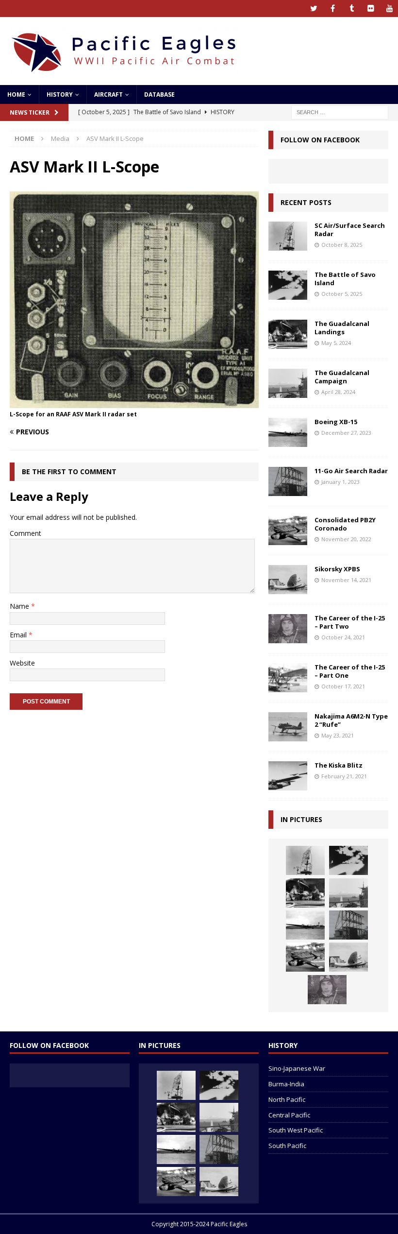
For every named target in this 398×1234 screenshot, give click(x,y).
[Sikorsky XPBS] (287, 579)
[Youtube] (389, 8)
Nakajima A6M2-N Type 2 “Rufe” (351, 720)
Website (22, 663)
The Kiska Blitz (339, 765)
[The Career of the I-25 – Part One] (287, 677)
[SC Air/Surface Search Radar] (287, 236)
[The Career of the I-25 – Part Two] (287, 628)
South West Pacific (295, 1130)
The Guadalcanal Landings (342, 327)
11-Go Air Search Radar (351, 470)
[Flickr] (370, 8)
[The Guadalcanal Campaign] (287, 383)
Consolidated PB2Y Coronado (345, 523)
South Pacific (287, 1145)
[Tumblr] (351, 8)
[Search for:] (339, 111)
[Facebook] (332, 8)
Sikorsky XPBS (337, 569)
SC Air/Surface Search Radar (350, 229)
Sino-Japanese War (296, 1068)
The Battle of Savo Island (345, 278)
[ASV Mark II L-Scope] (134, 402)
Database (159, 94)
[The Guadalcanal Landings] (287, 334)
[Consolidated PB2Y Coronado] (287, 530)
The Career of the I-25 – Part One (350, 671)
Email (19, 634)
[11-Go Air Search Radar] (287, 481)
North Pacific (286, 1099)
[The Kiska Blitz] (287, 775)
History (60, 94)
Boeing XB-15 (336, 421)
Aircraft (108, 94)
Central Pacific (289, 1115)
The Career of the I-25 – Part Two (350, 622)
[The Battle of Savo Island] (287, 285)
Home (16, 94)
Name (20, 606)
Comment (25, 533)
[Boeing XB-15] (287, 432)
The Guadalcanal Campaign (342, 376)
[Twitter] (313, 8)
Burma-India (286, 1084)
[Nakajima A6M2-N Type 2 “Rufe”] (287, 726)
